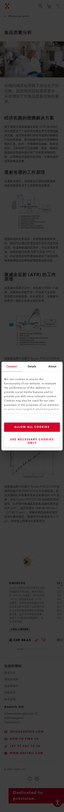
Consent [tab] (11, 366)
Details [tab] (32, 366)
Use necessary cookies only (32, 441)
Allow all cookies (32, 427)
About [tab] (52, 366)
